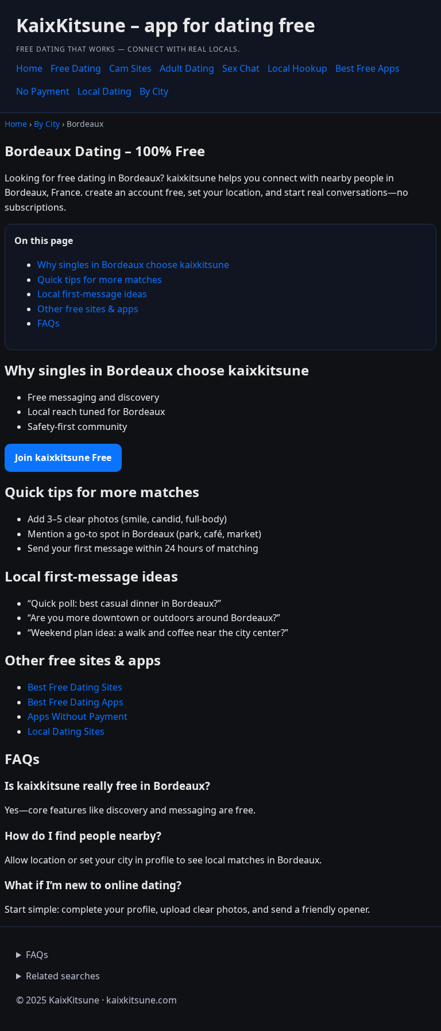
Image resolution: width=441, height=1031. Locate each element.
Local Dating (104, 91)
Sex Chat (241, 68)
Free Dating (76, 68)
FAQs (48, 323)
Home (29, 68)
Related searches (63, 976)
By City (154, 91)
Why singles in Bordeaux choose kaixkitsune (133, 264)
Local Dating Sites (66, 731)
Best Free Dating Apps (75, 702)
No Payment (42, 91)
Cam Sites (130, 68)
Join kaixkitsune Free (63, 457)
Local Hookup (297, 68)
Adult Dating (187, 68)
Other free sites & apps (87, 309)
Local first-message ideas (92, 294)
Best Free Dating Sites (75, 687)
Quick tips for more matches (99, 279)
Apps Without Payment (77, 716)
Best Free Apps (367, 68)
